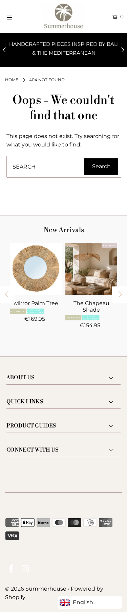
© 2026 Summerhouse (35, 588)
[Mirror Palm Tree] (36, 269)
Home (11, 79)
